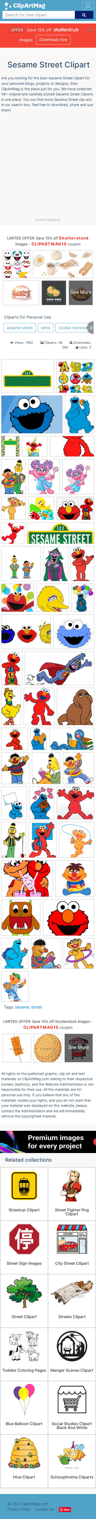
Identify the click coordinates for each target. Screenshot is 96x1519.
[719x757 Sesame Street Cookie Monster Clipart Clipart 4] (20, 919)
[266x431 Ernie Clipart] (13, 842)
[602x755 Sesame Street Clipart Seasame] (15, 988)
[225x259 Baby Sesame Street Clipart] (46, 956)
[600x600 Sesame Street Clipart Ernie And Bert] (20, 566)
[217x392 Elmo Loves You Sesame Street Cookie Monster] (11, 670)
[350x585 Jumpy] (39, 741)
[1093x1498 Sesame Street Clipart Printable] (39, 709)
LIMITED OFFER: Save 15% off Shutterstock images (46, 1021)
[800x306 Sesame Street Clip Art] (60, 535)
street (36, 1007)
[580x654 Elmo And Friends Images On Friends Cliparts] (12, 535)
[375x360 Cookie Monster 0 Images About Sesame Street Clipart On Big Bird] (74, 634)
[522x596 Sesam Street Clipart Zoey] (13, 510)
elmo (45, 327)
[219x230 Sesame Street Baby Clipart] (75, 880)
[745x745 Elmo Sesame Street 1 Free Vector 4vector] (14, 741)
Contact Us (44, 1509)
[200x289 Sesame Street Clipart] (79, 416)
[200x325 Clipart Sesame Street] (13, 478)
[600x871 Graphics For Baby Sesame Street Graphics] (42, 842)
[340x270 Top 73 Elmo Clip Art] (26, 634)
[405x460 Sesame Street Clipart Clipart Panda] (79, 956)
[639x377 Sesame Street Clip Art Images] (71, 741)
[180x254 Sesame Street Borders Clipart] (83, 599)
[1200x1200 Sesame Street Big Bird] (53, 600)
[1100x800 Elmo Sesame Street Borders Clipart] (27, 379)
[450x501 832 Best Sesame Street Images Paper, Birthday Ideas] (75, 708)
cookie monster (73, 327)
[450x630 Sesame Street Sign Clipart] (10, 448)
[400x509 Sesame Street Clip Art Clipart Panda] (14, 956)
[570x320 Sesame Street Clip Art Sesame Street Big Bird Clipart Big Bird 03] (72, 448)
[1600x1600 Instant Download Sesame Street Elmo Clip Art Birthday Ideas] (17, 600)
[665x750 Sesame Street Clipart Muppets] (76, 842)
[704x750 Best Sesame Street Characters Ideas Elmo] (41, 510)
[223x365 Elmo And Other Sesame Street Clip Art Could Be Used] (82, 566)
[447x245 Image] (59, 671)
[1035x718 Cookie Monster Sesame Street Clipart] (31, 417)
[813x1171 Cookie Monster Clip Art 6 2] (14, 805)
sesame (22, 1007)
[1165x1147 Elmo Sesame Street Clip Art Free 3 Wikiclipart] (75, 805)
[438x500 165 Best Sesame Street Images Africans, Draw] (78, 770)
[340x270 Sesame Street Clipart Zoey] (27, 880)
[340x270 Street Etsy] (68, 919)
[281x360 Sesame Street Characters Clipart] (15, 771)
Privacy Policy (18, 1509)
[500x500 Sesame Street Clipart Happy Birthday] (34, 448)
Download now (53, 39)
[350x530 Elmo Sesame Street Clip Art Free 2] (42, 805)
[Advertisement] (48, 167)
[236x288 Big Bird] (78, 478)
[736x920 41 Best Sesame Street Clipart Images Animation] (44, 479)
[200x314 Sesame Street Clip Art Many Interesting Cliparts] (55, 566)
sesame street (20, 327)
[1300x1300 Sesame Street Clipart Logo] (75, 378)
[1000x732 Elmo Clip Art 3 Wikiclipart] (75, 510)
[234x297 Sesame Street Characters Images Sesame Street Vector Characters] (46, 771)
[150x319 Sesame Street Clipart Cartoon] (11, 708)
